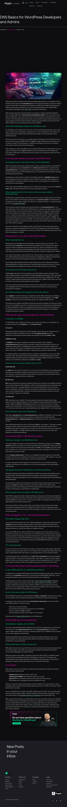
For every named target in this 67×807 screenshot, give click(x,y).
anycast (17, 652)
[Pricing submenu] (39, 2)
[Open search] (26, 3)
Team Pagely (11, 29)
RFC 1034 (28, 109)
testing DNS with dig (23, 616)
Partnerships (44, 2)
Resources (31, 5)
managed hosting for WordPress (30, 695)
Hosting (31, 2)
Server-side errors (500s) (43, 581)
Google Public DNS (19, 203)
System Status (10, 773)
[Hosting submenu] (33, 2)
